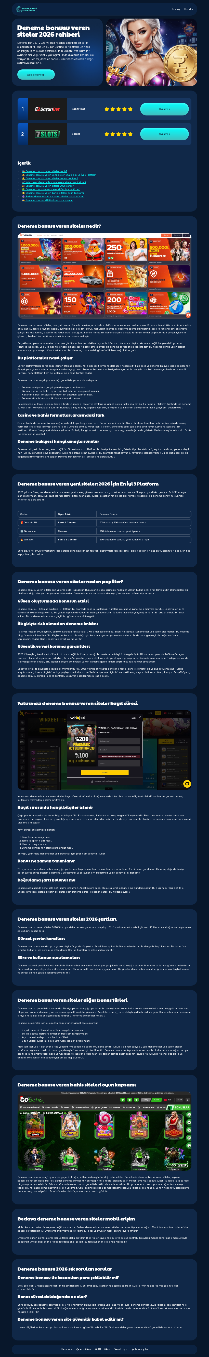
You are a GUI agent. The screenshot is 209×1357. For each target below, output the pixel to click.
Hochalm (188, 9)
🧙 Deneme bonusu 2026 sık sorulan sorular (47, 200)
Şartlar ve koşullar (140, 1349)
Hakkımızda (66, 1349)
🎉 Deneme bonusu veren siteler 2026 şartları (48, 185)
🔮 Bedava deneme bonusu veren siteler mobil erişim (53, 196)
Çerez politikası (83, 1349)
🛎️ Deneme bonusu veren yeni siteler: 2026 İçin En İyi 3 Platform (59, 174)
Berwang (176, 9)
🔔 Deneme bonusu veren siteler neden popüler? (50, 178)
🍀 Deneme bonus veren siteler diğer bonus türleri (51, 189)
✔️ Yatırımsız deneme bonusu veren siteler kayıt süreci (54, 182)
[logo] (26, 9)
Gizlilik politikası (102, 1349)
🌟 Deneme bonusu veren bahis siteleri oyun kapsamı (53, 192)
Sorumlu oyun (120, 1349)
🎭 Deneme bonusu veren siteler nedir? (44, 171)
